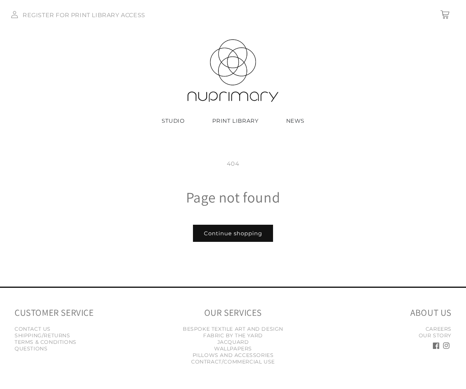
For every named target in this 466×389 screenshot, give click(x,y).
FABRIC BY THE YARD (233, 335)
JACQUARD (233, 342)
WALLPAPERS (233, 348)
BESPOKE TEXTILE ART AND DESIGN (233, 329)
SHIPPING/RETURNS (42, 335)
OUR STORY (435, 335)
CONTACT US (33, 329)
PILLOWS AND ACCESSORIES (233, 355)
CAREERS (438, 329)
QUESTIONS (31, 348)
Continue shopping (233, 233)
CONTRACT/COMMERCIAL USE (233, 361)
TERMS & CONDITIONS (45, 342)
